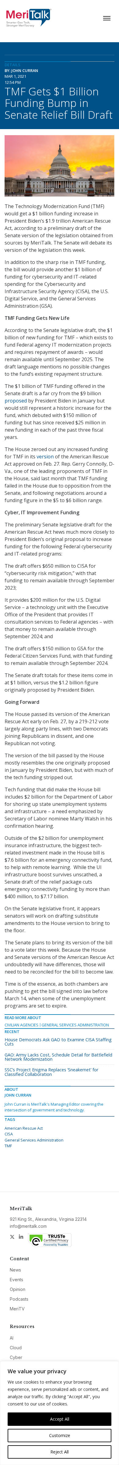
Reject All (59, 1452)
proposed (16, 400)
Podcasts (19, 1299)
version (45, 456)
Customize (59, 1435)
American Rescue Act (24, 1128)
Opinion (17, 1289)
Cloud (16, 1347)
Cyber (16, 1357)
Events (16, 1279)
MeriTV (17, 1308)
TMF (8, 1145)
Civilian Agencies (21, 1025)
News (15, 1269)
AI (11, 1337)
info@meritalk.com (28, 1226)
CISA (9, 1134)
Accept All (59, 1419)
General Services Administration (75, 1025)
